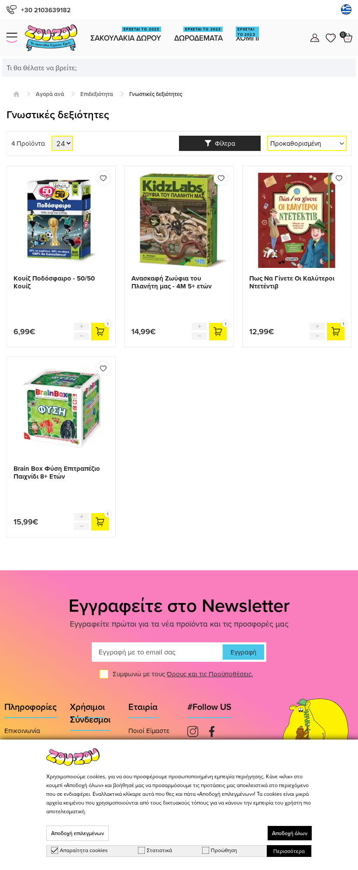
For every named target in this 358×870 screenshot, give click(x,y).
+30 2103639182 (46, 9)
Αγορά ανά (50, 94)
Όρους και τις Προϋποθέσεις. (210, 673)
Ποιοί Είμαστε (148, 730)
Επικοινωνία (22, 730)
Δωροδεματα (198, 35)
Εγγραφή (243, 652)
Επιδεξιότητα (96, 94)
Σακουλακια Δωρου (125, 35)
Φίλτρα (223, 143)
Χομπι (247, 35)
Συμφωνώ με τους (183, 673)
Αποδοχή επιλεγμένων (77, 833)
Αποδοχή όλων (289, 833)
